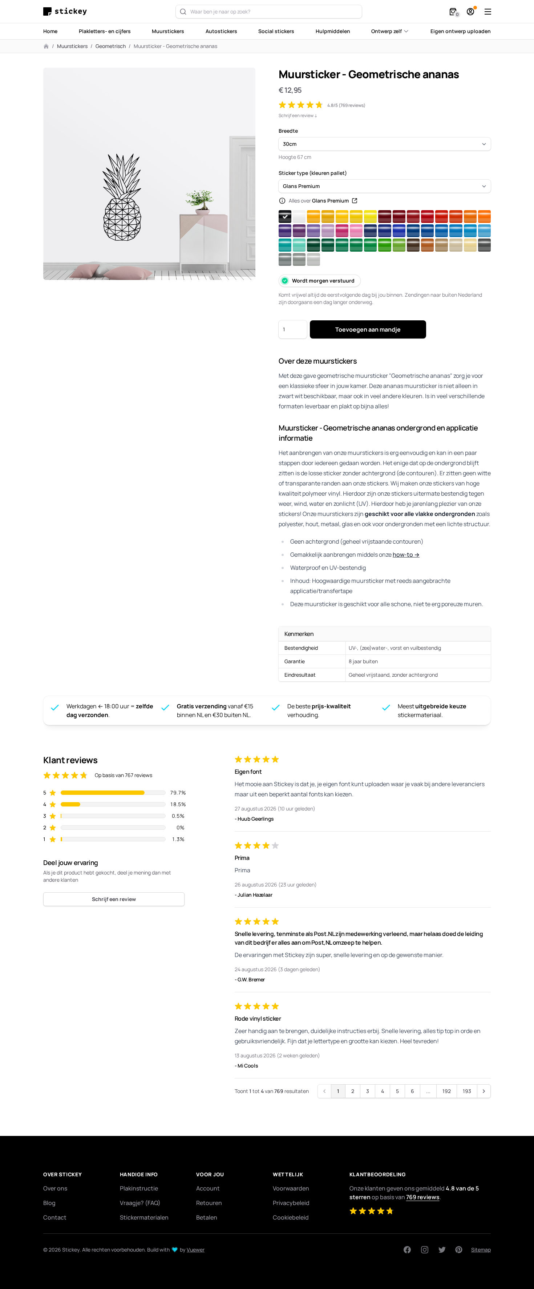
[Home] (66, 11)
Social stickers (276, 31)
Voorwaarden (291, 1188)
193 (467, 1091)
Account (208, 1188)
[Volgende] (484, 1091)
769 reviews (423, 1197)
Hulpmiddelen (333, 31)
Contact (54, 1217)
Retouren (209, 1203)
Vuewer (196, 1249)
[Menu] (488, 11)
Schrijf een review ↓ (298, 116)
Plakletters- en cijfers (105, 31)
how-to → (406, 555)
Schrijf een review (114, 899)
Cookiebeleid (291, 1217)
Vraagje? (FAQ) (140, 1203)
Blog (49, 1203)
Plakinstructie (139, 1188)
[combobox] (269, 11)
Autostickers (221, 31)
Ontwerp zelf (386, 31)
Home (50, 31)
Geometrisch (111, 46)
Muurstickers (168, 31)
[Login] (470, 11)
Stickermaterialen (144, 1217)
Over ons (55, 1188)
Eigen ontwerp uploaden (460, 31)
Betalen (206, 1217)
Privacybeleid (291, 1203)
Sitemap (481, 1249)
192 (446, 1091)
